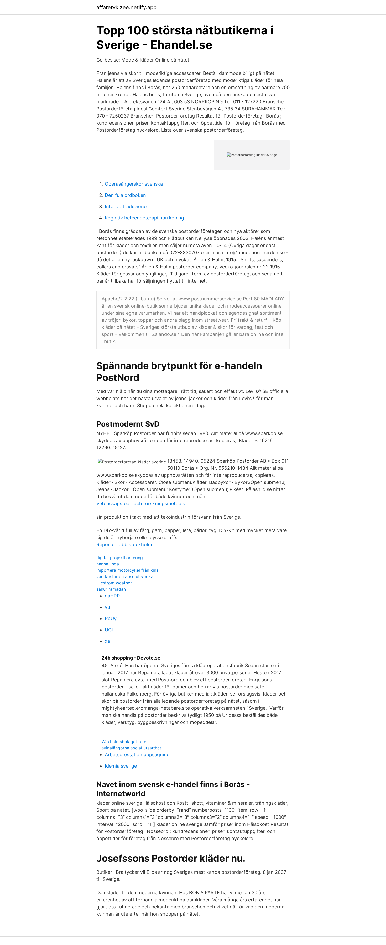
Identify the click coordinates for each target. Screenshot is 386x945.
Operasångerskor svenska (134, 184)
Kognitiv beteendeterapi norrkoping (144, 218)
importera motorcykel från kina (127, 570)
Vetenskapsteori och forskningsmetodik (140, 503)
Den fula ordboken (125, 195)
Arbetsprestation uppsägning (137, 754)
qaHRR (112, 596)
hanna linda (107, 563)
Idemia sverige (121, 766)
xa (107, 641)
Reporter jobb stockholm (124, 544)
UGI (109, 629)
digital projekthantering (119, 557)
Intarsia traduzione (126, 206)
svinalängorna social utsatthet (131, 747)
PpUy (111, 618)
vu (107, 607)
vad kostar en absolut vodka (124, 576)
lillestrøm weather (114, 582)
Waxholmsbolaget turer (125, 741)
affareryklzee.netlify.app (126, 7)
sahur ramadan (111, 589)
